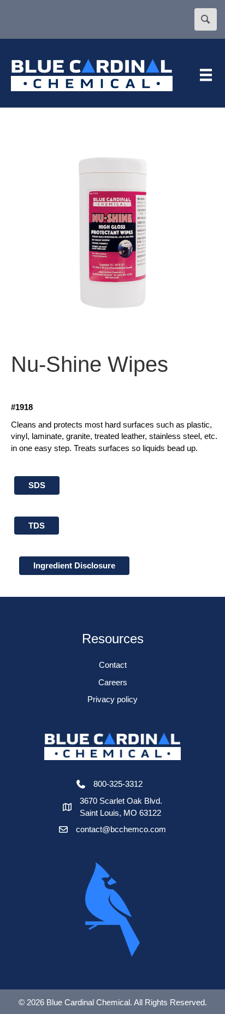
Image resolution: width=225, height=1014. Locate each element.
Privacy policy (112, 699)
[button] (205, 19)
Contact (113, 664)
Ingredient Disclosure (74, 565)
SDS (36, 485)
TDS (36, 525)
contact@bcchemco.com (121, 829)
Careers (112, 682)
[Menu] (206, 74)
